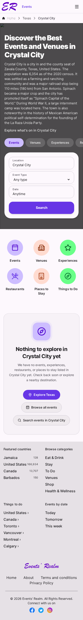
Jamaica (10, 457)
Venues (51, 477)
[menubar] (76, 7)
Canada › (11, 519)
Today (50, 512)
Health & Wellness (60, 491)
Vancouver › (14, 532)
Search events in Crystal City (44, 420)
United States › (16, 512)
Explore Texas (44, 395)
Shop (49, 484)
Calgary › (11, 546)
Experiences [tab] (60, 142)
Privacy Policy (41, 583)
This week (53, 526)
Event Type (20, 174)
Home (11, 577)
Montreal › (12, 539)
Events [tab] (14, 142)
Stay (49, 464)
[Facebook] (32, 610)
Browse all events (44, 407)
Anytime (19, 194)
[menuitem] (76, 6)
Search (41, 207)
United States (15, 464)
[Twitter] (41, 610)
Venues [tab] (35, 142)
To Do (50, 471)
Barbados (12, 477)
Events (27, 6)
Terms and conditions (59, 577)
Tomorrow (53, 519)
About (28, 577)
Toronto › (11, 526)
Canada (10, 471)
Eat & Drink (54, 457)
